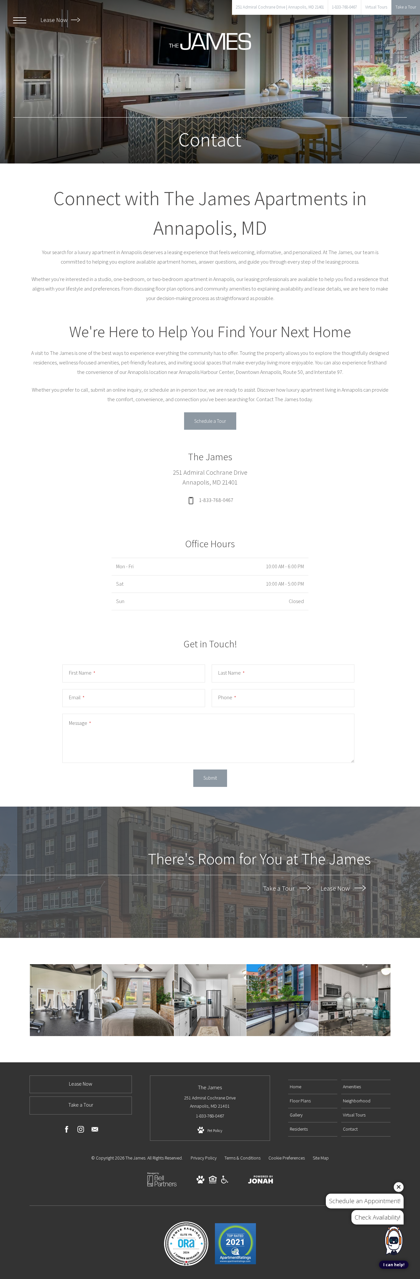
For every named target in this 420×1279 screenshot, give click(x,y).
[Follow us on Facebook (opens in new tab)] (66, 1130)
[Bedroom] (138, 1000)
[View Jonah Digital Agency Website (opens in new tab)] (260, 1181)
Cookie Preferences (286, 1158)
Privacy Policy (204, 1158)
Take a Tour (279, 888)
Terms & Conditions (242, 1158)
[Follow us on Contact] (95, 1130)
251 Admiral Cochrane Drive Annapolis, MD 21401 (210, 1102)
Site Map (321, 1158)
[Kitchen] (210, 1000)
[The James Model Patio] (282, 1000)
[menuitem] (312, 1087)
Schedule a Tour (210, 421)
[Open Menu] (19, 20)
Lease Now (54, 20)
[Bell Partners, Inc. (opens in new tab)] (162, 1185)
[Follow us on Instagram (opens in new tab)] (80, 1130)
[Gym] (66, 1000)
